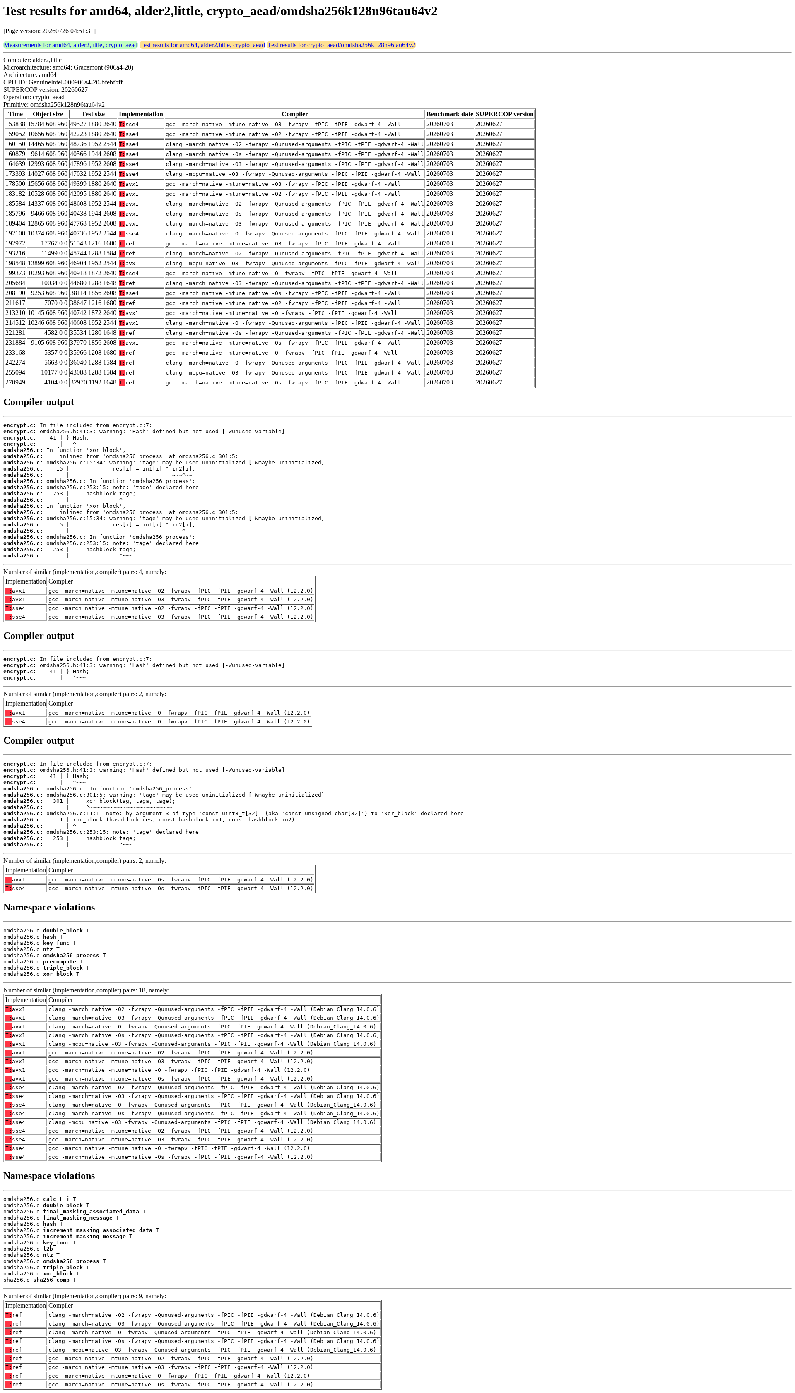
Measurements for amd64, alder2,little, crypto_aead (70, 44)
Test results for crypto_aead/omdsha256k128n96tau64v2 (341, 44)
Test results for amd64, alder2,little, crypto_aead (202, 44)
